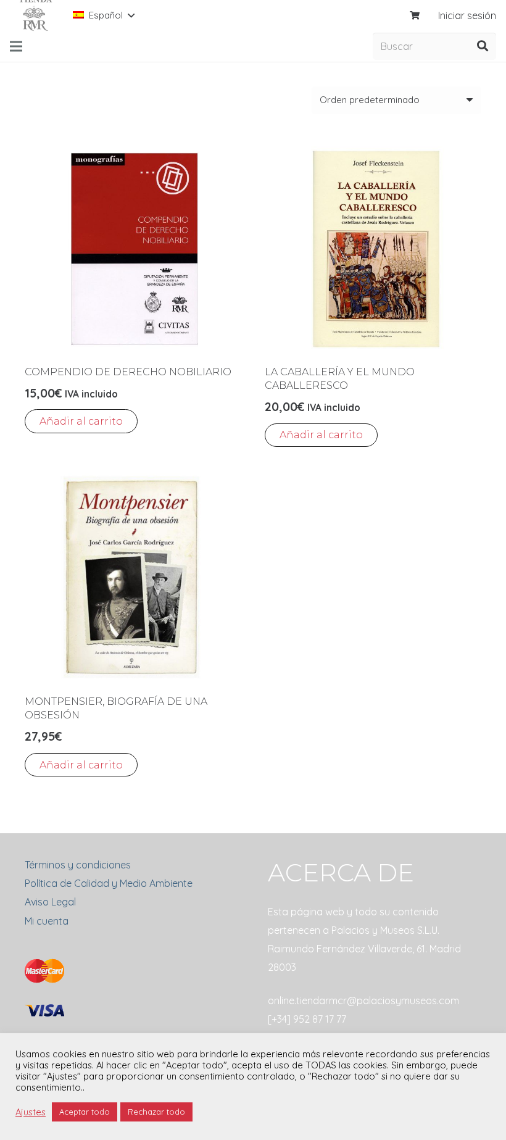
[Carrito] (415, 15)
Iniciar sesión (467, 15)
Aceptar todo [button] (84, 1112)
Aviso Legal (50, 902)
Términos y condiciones (78, 865)
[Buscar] (482, 46)
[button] (81, 421)
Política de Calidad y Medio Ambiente (109, 883)
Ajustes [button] (30, 1112)
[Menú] (16, 46)
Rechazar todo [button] (156, 1112)
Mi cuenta (46, 921)
